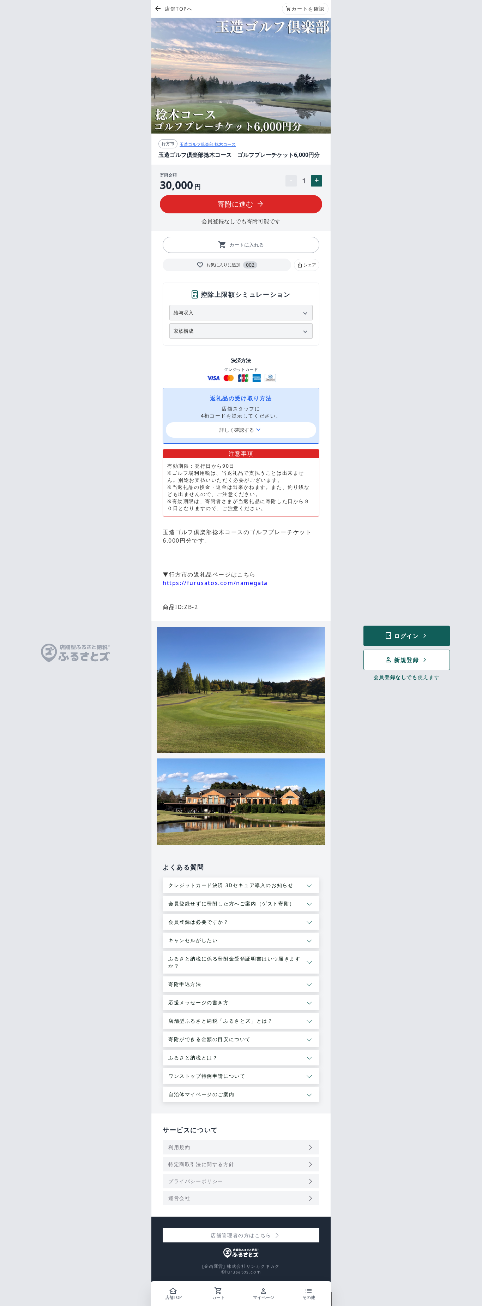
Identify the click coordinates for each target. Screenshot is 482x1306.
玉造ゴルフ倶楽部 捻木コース (208, 144)
